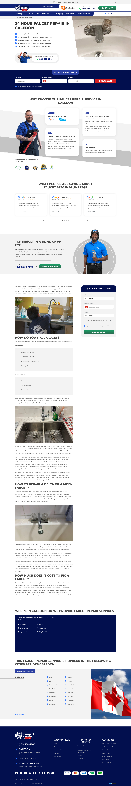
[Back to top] (126, 775)
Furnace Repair (107, 750)
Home (16, 17)
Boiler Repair (106, 759)
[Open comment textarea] (110, 320)
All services (108, 740)
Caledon (110, 14)
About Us (57, 743)
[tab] (62, 220)
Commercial (70, 14)
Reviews (56, 747)
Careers (56, 753)
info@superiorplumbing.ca (27, 758)
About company (62, 740)
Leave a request (50, 266)
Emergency (59, 14)
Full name (18, 77)
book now (107, 8)
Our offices (57, 756)
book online (105, 81)
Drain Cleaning (106, 753)
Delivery (79, 755)
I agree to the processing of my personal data (30, 86)
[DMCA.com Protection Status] (112, 784)
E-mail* (70, 77)
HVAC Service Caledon (109, 743)
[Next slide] (87, 220)
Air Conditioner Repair (109, 747)
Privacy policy (81, 758)
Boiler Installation (107, 756)
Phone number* (47, 77)
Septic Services (106, 762)
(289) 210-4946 (88, 9)
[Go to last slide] (43, 220)
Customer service (86, 741)
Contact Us (57, 750)
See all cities (19, 714)
